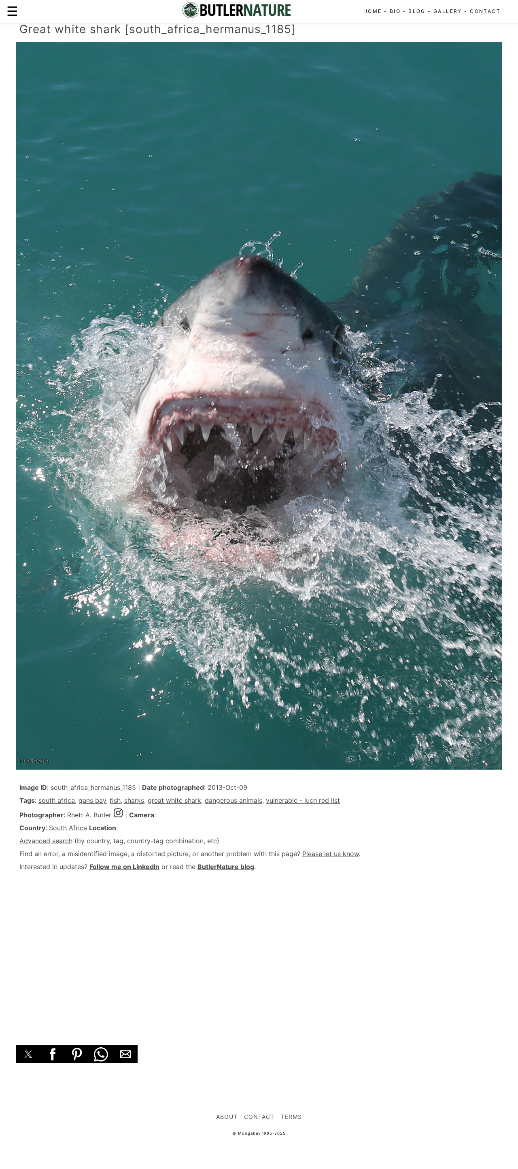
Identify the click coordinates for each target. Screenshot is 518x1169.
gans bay (92, 800)
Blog (417, 11)
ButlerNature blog (225, 867)
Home (372, 11)
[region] (259, 949)
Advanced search (45, 841)
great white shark (174, 800)
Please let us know (330, 854)
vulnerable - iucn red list (303, 800)
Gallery (447, 11)
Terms (291, 1116)
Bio (395, 11)
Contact (485, 11)
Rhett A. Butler (89, 815)
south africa (56, 800)
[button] (28, 1054)
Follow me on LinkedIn (124, 867)
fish (115, 800)
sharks (134, 800)
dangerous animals (233, 800)
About (227, 1116)
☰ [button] (12, 11)
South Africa (68, 828)
